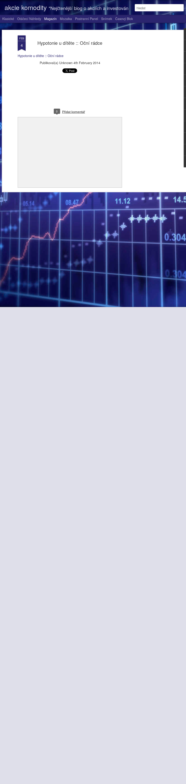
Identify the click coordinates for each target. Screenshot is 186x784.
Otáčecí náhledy (29, 18)
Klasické (8, 18)
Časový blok (124, 18)
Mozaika (66, 18)
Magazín (50, 18)
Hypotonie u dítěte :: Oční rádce (69, 43)
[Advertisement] (147, 107)
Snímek (106, 18)
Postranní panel (86, 18)
